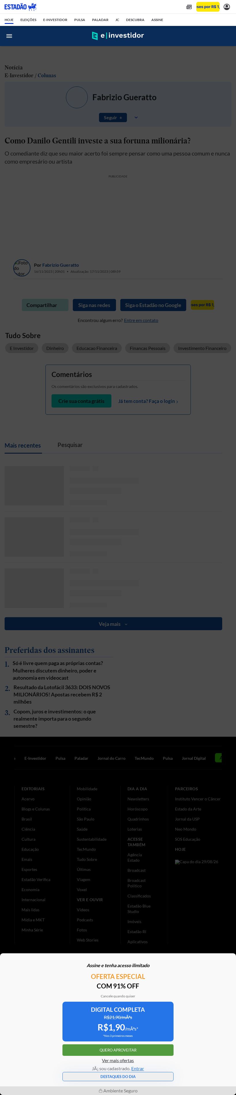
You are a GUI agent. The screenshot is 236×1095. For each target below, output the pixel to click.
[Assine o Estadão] (208, 7)
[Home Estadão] (20, 7)
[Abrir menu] (9, 36)
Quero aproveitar (118, 1050)
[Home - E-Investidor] (118, 36)
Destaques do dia (118, 1076)
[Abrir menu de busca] (226, 36)
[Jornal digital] (189, 7)
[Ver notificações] (226, 7)
